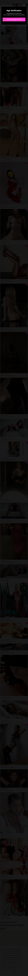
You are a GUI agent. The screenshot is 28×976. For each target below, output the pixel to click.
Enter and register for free (14, 19)
